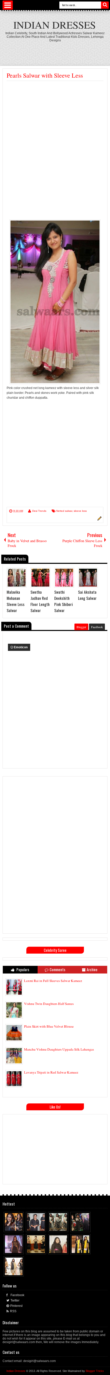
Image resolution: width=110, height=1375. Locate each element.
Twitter (14, 1300)
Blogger (81, 627)
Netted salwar (64, 510)
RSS (13, 1311)
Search (105, 5)
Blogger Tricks (95, 1370)
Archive (92, 969)
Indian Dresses (54, 24)
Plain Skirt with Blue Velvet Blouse (49, 1026)
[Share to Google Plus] (20, 1227)
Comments (57, 969)
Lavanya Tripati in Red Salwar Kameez (51, 1072)
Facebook (97, 627)
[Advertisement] (56, 51)
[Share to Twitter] (15, 1227)
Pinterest (16, 1306)
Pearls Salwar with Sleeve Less (45, 75)
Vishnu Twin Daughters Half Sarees (49, 1003)
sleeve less (80, 510)
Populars (22, 969)
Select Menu (8, 5)
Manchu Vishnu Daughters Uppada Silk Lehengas (59, 1049)
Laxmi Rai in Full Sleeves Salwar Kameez (53, 980)
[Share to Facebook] (10, 1227)
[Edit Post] (99, 519)
